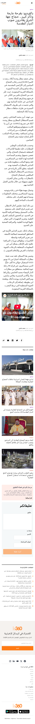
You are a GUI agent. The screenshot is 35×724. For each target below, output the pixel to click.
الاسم (29, 534)
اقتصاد (31, 671)
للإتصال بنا (30, 697)
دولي (32, 683)
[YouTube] (17, 661)
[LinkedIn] (14, 661)
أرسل (17, 648)
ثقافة (32, 675)
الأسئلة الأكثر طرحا (29, 691)
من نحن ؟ (31, 689)
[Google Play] (12, 711)
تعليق (29, 512)
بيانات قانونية (30, 695)
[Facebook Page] (25, 661)
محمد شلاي (22, 55)
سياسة (31, 669)
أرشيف (31, 699)
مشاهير (31, 681)
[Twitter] (21, 661)
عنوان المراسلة (26, 542)
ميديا (32, 677)
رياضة (32, 679)
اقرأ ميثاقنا (29, 498)
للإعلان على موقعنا (29, 693)
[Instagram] (10, 661)
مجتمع (31, 9)
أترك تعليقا (17, 552)
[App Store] (24, 711)
